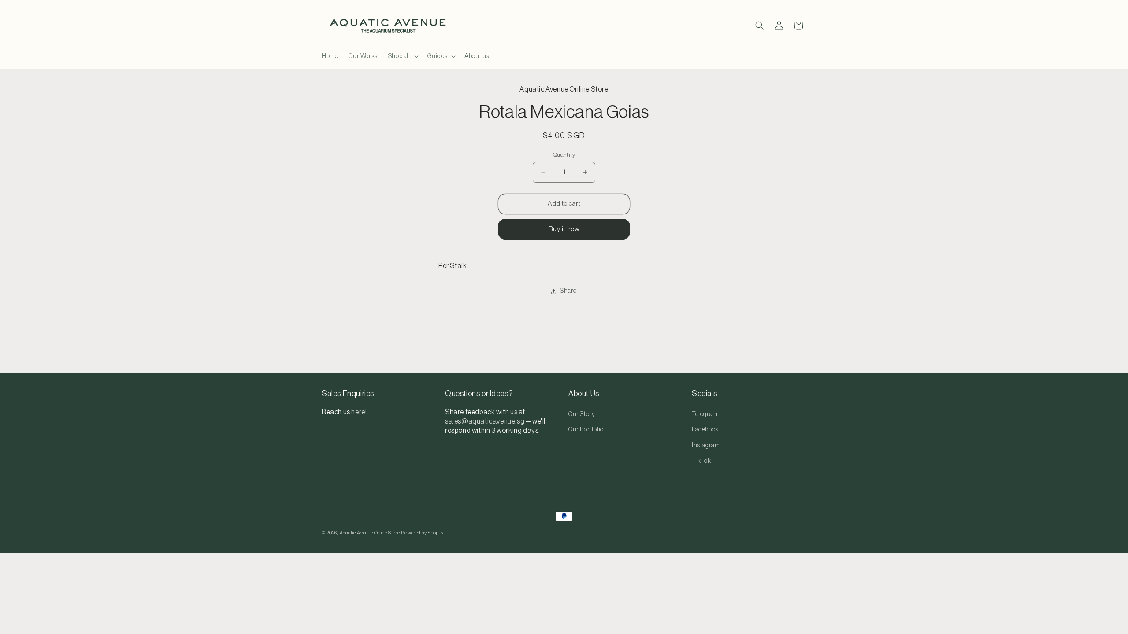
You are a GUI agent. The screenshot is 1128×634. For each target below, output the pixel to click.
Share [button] (568, 291)
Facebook (705, 430)
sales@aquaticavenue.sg (484, 421)
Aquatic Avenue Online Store (370, 533)
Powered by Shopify (422, 533)
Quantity (564, 155)
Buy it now (564, 229)
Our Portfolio (586, 430)
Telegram (705, 414)
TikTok (701, 461)
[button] (402, 56)
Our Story (581, 414)
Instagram (706, 445)
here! (359, 412)
